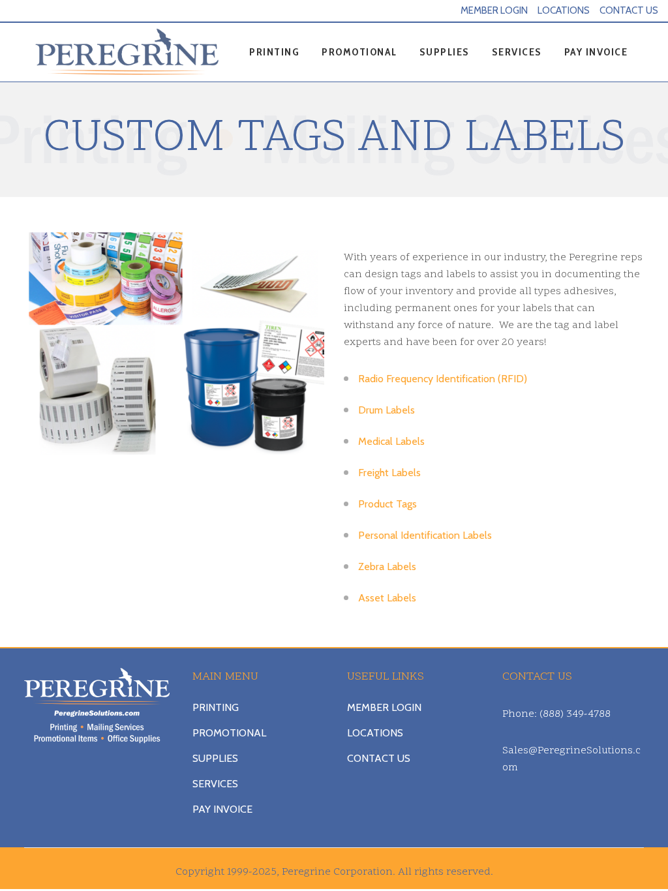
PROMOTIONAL (229, 733)
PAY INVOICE (222, 809)
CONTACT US (629, 10)
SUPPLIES (215, 758)
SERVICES (215, 784)
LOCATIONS (564, 10)
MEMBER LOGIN (494, 10)
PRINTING (215, 707)
